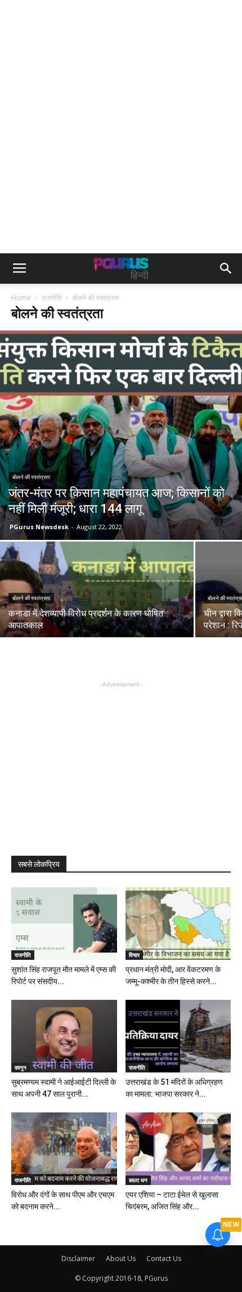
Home (21, 297)
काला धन (138, 1180)
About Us (121, 1258)
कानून (20, 1067)
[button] (226, 268)
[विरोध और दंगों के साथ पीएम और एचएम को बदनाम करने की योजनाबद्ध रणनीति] (64, 1148)
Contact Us (163, 1258)
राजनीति (52, 297)
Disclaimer (78, 1258)
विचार (134, 955)
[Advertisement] (121, 127)
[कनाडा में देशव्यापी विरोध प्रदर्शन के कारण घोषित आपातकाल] (97, 614)
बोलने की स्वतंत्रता (31, 477)
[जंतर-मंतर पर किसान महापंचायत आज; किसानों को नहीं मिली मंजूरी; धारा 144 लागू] (121, 435)
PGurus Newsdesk (39, 526)
